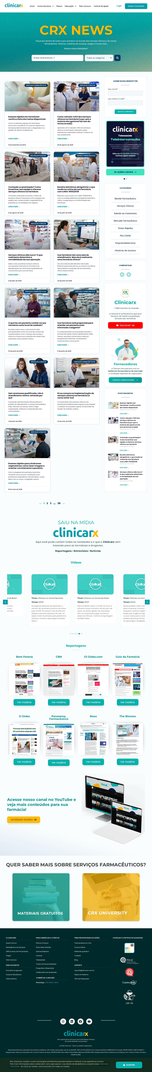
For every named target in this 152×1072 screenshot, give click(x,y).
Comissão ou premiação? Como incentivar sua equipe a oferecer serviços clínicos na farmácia (24, 189)
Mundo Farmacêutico (125, 198)
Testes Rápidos (125, 228)
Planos (59, 6)
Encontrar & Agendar (14, 970)
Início (32, 6)
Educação (69, 6)
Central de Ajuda (101, 6)
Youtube (77, 955)
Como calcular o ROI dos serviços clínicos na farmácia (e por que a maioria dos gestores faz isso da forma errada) (74, 120)
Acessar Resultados (13, 974)
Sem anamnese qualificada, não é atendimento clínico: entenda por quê (25, 395)
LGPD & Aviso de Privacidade (17, 951)
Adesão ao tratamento (125, 213)
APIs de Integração (81, 979)
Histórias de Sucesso (125, 250)
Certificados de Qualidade (46, 972)
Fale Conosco (85, 6)
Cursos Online (79, 947)
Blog (76, 960)
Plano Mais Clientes (43, 947)
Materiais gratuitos (81, 951)
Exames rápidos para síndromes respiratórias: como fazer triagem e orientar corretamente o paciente (26, 465)
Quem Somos (11, 943)
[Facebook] (80, 1021)
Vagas (8, 955)
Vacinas (39, 955)
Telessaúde (40, 960)
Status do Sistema (81, 974)
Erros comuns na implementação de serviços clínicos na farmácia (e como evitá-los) (75, 395)
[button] (124, 179)
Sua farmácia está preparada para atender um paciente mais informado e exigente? (75, 325)
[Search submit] (117, 58)
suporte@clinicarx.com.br (84, 970)
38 (58, 503)
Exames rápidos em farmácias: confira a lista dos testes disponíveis (27, 117)
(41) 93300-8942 (51, 982)
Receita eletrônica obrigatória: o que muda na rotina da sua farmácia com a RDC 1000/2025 (76, 189)
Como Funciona (44, 6)
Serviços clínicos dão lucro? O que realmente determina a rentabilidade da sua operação (25, 257)
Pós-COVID (125, 235)
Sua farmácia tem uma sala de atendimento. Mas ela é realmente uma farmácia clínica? (74, 257)
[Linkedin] (72, 1021)
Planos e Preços (42, 943)
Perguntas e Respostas (45, 968)
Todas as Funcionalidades (46, 964)
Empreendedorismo (125, 243)
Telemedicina (11, 979)
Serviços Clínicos (125, 205)
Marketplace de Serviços (15, 947)
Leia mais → (14, 139)
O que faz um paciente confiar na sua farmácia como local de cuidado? (27, 324)
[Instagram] (63, 1021)
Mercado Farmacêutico (125, 220)
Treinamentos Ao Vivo (82, 943)
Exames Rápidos (42, 951)
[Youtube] (89, 1021)
